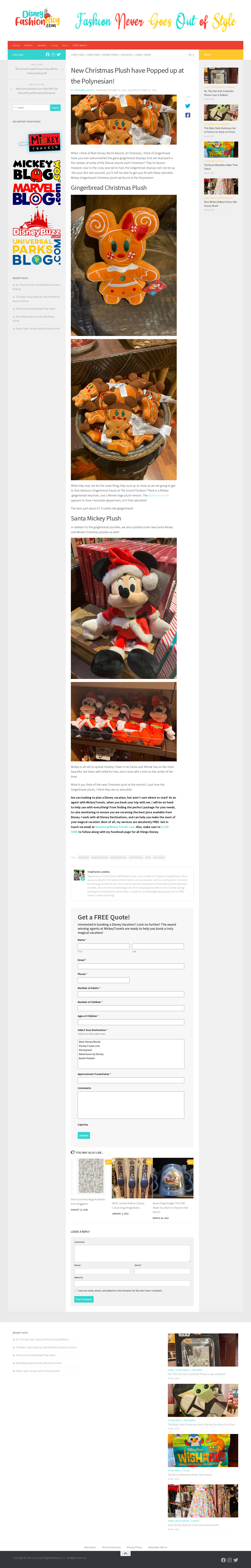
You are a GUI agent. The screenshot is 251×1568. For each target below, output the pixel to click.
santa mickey (159, 857)
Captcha (83, 1124)
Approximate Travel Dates (94, 1074)
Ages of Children (88, 1016)
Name (82, 939)
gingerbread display (100, 857)
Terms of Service (111, 1547)
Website (78, 1277)
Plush (221, 161)
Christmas (78, 54)
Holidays (127, 54)
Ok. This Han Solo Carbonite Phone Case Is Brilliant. (42, 1339)
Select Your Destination (93, 1030)
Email (82, 960)
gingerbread (84, 857)
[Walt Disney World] (131, 1042)
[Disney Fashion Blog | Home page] (37, 18)
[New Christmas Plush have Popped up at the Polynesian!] (124, 120)
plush (148, 857)
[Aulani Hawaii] (131, 1058)
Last (134, 951)
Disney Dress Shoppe (213, 198)
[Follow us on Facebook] (48, 54)
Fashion (28, 45)
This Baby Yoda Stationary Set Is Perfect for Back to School (46, 1347)
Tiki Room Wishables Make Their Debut (35, 308)
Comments (84, 1088)
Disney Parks (110, 54)
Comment (79, 1241)
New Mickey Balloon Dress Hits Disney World (38, 1363)
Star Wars (230, 87)
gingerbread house (118, 857)
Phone (82, 974)
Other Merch (80, 45)
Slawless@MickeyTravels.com (115, 827)
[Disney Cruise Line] (131, 1046)
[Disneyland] (131, 1050)
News (65, 45)
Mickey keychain (158, 495)
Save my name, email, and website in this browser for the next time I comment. (120, 1290)
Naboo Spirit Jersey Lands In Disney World (37, 328)
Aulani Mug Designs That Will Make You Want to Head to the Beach (170, 1207)
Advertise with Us (157, 1547)
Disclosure (90, 1547)
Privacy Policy (134, 1547)
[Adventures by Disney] (131, 1054)
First (80, 951)
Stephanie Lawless (84, 90)
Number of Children (90, 1002)
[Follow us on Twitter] (59, 54)
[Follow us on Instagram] (53, 54)
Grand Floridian (135, 857)
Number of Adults (89, 988)
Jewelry (41, 45)
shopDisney (223, 124)
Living (54, 45)
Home (16, 45)
